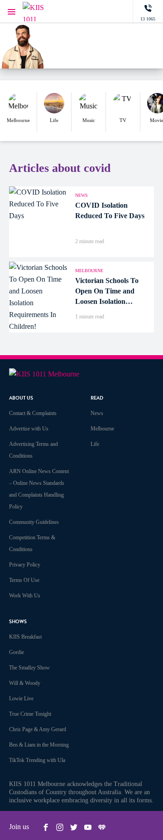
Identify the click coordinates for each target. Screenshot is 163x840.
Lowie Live (21, 698)
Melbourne (102, 428)
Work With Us (24, 595)
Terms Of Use (24, 580)
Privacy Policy (24, 565)
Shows (18, 621)
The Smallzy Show (29, 667)
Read (97, 398)
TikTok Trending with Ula (37, 760)
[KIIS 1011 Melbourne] (41, 11)
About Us (21, 398)
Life (95, 444)
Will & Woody (24, 683)
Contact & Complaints (33, 413)
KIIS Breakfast (25, 637)
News (97, 413)
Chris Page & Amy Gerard (37, 729)
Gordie (16, 652)
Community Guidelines (34, 522)
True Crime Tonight (30, 714)
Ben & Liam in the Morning (39, 745)
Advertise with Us (28, 428)
